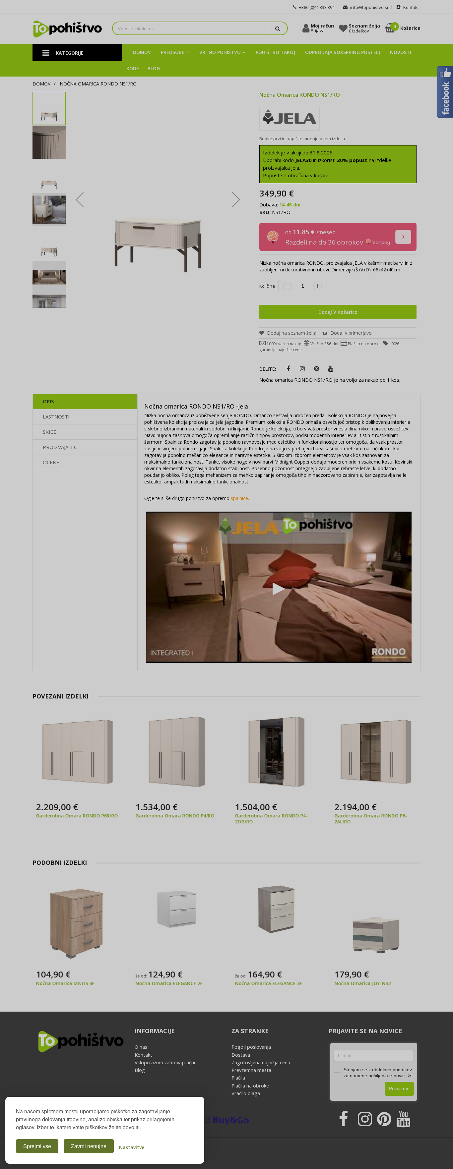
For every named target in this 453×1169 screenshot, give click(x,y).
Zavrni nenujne (88, 1146)
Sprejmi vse (37, 1146)
